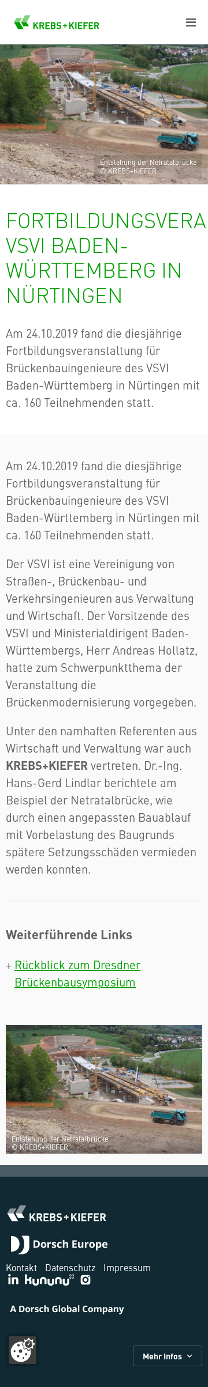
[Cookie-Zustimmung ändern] (22, 1350)
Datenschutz (70, 1267)
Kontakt (21, 1267)
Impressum (127, 1267)
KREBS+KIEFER (56, 22)
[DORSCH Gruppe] (59, 1246)
